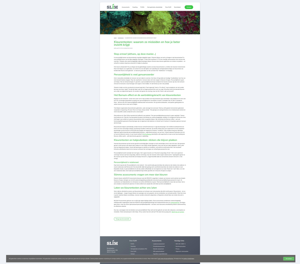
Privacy (177, 249)
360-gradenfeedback (158, 251)
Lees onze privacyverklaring (165, 258)
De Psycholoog (147, 134)
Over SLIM (168, 7)
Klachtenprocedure (180, 246)
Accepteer (289, 259)
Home (115, 38)
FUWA (142, 7)
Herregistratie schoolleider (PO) (139, 249)
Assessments (126, 7)
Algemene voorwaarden (182, 251)
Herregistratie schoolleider (154, 7)
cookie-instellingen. (188, 258)
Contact (189, 7)
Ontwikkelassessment (159, 246)
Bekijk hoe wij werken (178, 212)
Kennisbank (177, 7)
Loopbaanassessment (159, 244)
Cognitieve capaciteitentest (160, 254)
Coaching (135, 7)
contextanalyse (175, 202)
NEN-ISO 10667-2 (180, 244)
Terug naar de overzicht (122, 219)
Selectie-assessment (158, 249)
